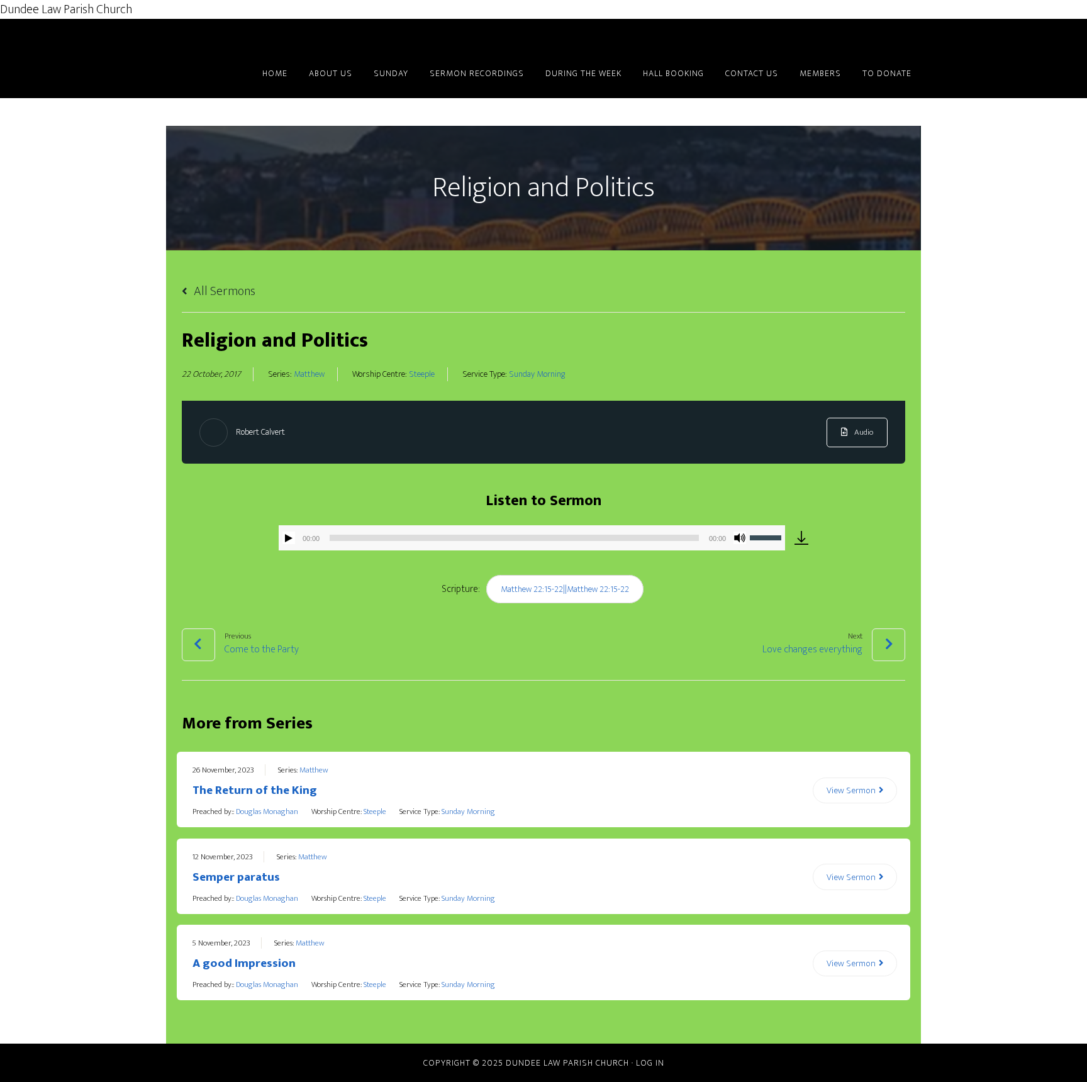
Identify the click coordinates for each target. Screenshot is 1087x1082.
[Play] (288, 538)
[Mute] (739, 538)
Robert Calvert (260, 432)
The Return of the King (254, 790)
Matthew (309, 374)
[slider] (767, 536)
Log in (650, 1063)
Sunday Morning (537, 374)
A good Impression (244, 963)
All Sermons (223, 291)
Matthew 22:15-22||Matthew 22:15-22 (565, 589)
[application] (532, 537)
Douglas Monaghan (267, 811)
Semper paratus (236, 877)
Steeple (422, 374)
